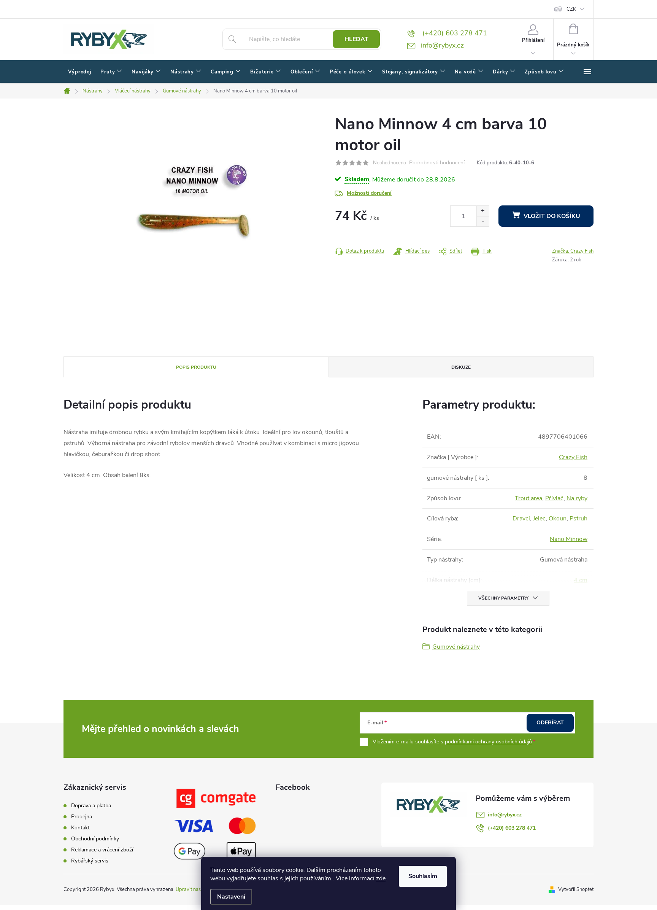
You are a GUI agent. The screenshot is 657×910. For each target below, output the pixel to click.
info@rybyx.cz (505, 814)
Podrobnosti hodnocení (437, 163)
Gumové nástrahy (456, 647)
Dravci (521, 518)
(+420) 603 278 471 (512, 828)
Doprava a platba (91, 805)
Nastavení (231, 896)
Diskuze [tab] (461, 367)
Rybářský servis (89, 860)
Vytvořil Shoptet (576, 889)
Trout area (528, 498)
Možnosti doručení (369, 193)
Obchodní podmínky (95, 838)
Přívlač (554, 498)
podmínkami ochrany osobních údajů (488, 741)
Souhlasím (422, 876)
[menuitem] (79, 72)
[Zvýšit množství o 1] (482, 211)
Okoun (558, 518)
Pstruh (578, 518)
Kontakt (80, 827)
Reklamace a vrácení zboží (102, 849)
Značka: (573, 251)
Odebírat (550, 722)
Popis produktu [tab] (196, 367)
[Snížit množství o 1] (482, 221)
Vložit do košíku (552, 216)
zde (381, 878)
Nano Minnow (568, 539)
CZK (571, 9)
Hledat (356, 39)
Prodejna (81, 816)
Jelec (539, 518)
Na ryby (577, 498)
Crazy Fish (573, 457)
